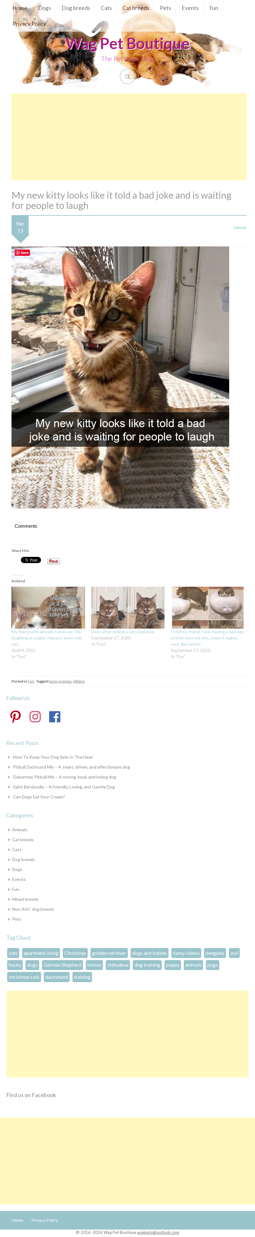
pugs (212, 965)
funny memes (60, 681)
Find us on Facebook (31, 1094)
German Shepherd (62, 965)
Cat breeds (136, 8)
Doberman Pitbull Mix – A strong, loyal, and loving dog (64, 776)
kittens (79, 681)
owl (234, 953)
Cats (106, 8)
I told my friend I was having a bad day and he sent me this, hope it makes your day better (207, 638)
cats (13, 953)
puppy (172, 965)
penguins (215, 953)
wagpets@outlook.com (158, 1232)
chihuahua (117, 965)
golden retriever (109, 953)
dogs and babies (149, 953)
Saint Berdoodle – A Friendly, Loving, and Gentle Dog (64, 786)
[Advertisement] (129, 136)
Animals (19, 829)
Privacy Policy (29, 23)
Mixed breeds (25, 899)
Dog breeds (76, 8)
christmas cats (24, 977)
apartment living (41, 953)
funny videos (186, 953)
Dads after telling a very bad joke (122, 631)
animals (193, 965)
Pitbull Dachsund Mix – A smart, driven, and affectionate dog (71, 767)
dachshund (56, 977)
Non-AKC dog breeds (33, 909)
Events (190, 8)
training (82, 977)
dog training (147, 965)
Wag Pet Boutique (128, 43)
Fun (213, 8)
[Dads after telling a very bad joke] (128, 608)
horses (94, 965)
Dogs (44, 8)
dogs (32, 965)
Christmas (75, 953)
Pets (165, 8)
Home (19, 8)
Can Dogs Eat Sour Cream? (39, 796)
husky (15, 965)
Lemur (240, 227)
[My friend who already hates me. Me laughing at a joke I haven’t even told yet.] (48, 608)
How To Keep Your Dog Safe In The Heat (53, 757)
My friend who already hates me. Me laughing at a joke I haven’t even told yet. (47, 638)
